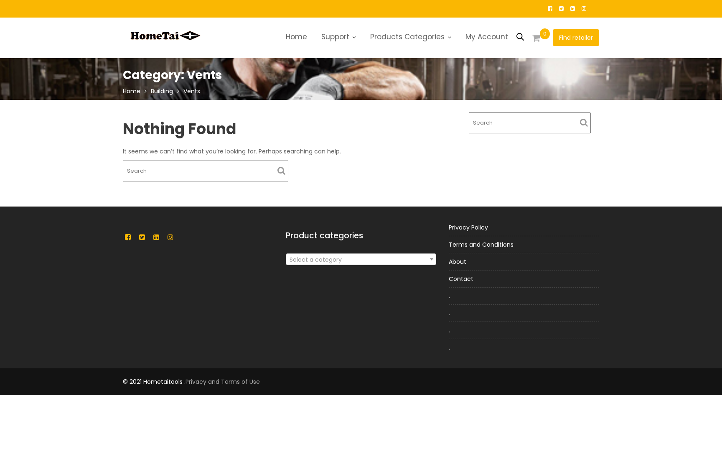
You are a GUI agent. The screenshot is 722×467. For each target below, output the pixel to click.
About (457, 262)
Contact (461, 279)
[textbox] (361, 259)
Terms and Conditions (481, 244)
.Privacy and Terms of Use (222, 382)
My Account (486, 37)
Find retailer (576, 37)
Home (296, 37)
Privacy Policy (468, 227)
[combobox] (361, 259)
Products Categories (407, 37)
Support (335, 37)
